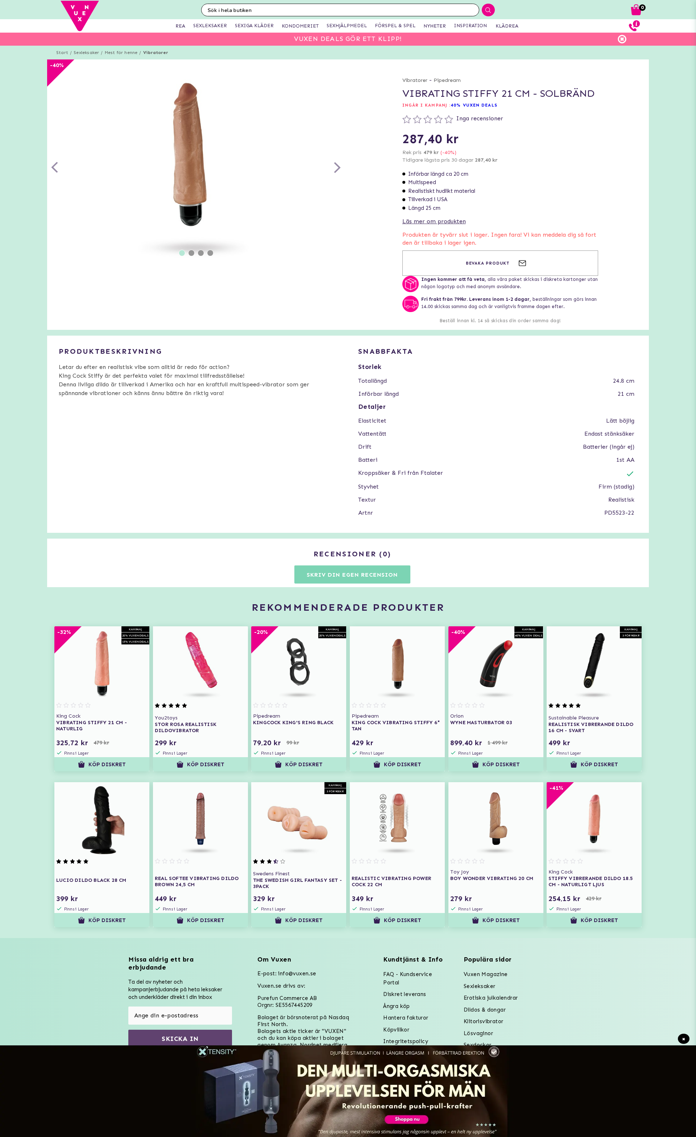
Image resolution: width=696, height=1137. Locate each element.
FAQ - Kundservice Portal (407, 978)
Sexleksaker (86, 52)
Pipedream (447, 80)
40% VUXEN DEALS (474, 105)
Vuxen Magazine (486, 974)
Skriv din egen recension (352, 574)
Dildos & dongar (485, 1010)
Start (62, 52)
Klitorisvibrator (483, 1021)
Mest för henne (121, 52)
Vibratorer (156, 52)
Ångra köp (396, 1006)
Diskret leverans (404, 994)
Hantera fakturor (405, 1017)
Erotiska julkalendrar (491, 998)
